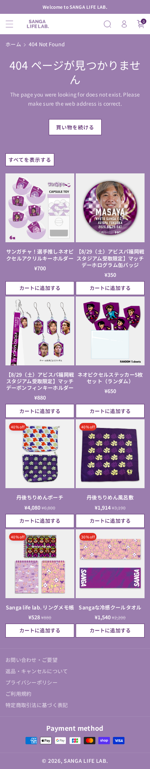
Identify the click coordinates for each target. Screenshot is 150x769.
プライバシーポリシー (31, 682)
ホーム (13, 44)
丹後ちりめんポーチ (39, 497)
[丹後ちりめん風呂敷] (110, 453)
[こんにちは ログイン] (124, 24)
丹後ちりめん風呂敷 (110, 497)
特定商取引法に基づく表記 (36, 705)
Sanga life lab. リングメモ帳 (40, 607)
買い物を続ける (75, 127)
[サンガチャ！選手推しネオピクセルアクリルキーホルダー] (39, 207)
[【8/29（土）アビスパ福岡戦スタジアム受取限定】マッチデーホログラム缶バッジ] (110, 207)
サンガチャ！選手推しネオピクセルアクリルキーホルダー (40, 254)
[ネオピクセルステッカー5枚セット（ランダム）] (110, 331)
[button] (13, 24)
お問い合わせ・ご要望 (31, 659)
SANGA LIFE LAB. (86, 760)
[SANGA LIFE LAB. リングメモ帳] (39, 563)
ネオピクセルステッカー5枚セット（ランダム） (110, 377)
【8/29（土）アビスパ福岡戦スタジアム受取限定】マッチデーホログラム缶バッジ (110, 258)
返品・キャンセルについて (36, 671)
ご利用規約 (18, 693)
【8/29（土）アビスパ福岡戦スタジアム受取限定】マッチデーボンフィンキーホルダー (40, 381)
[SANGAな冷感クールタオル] (110, 563)
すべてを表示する (29, 159)
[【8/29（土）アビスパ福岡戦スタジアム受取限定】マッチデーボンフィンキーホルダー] (39, 331)
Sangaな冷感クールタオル (110, 607)
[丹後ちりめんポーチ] (39, 453)
